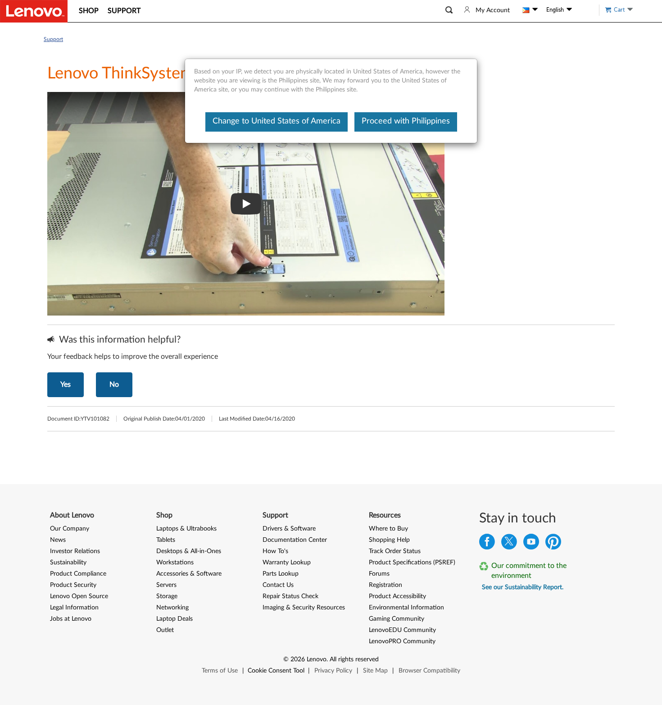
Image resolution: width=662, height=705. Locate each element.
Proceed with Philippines (406, 121)
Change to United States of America (276, 121)
